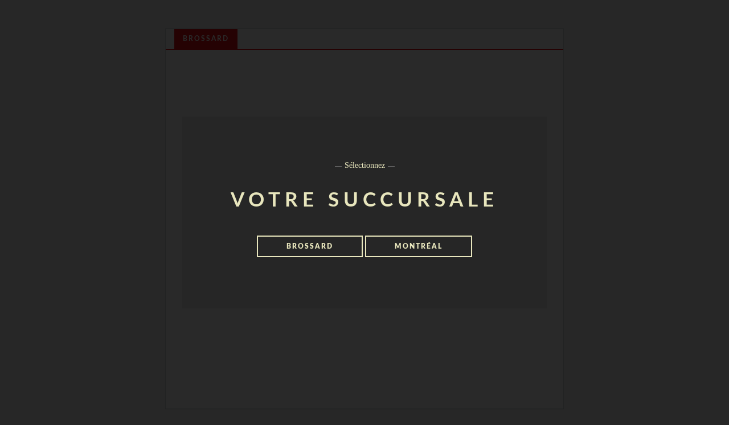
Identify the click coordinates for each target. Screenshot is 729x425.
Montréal (419, 246)
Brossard (309, 246)
